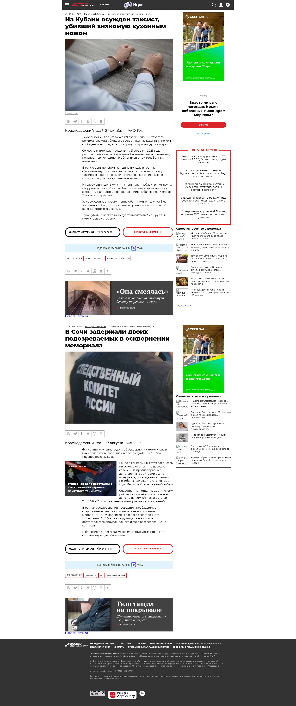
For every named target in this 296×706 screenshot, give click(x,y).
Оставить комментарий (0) (148, 232)
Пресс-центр (126, 644)
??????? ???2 (184, 305)
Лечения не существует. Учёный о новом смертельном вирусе (209, 436)
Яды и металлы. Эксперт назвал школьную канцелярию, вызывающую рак (208, 426)
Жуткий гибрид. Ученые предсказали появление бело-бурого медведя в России (211, 460)
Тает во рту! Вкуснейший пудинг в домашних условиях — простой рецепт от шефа (209, 258)
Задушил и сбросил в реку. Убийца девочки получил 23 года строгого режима (203, 200)
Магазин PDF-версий (161, 644)
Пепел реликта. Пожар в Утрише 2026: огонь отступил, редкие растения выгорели (203, 187)
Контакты (119, 647)
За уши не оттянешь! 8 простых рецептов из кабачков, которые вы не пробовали (211, 281)
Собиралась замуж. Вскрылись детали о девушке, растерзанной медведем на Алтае (208, 270)
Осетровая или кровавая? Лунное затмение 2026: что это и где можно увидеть (203, 214)
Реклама (141, 644)
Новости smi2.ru (76, 316)
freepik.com (71, 113)
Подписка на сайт (100, 647)
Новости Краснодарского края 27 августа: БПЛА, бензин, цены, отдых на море (203, 159)
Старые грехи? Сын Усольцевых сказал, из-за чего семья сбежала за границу (210, 449)
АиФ (67, 425)
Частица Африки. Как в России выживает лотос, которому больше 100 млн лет (210, 292)
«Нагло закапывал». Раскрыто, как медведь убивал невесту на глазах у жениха (210, 247)
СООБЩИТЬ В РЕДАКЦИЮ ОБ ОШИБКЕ (191, 647)
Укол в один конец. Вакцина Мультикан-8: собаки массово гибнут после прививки (203, 173)
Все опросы (203, 134)
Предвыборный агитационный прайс (148, 647)
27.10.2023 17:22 (73, 14)
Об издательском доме (103, 644)
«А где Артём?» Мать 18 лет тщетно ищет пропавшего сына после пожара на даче (209, 236)
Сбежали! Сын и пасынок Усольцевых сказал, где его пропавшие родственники (211, 415)
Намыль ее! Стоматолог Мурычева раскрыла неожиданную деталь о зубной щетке (209, 404)
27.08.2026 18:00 (73, 326)
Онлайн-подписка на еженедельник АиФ (198, 644)
